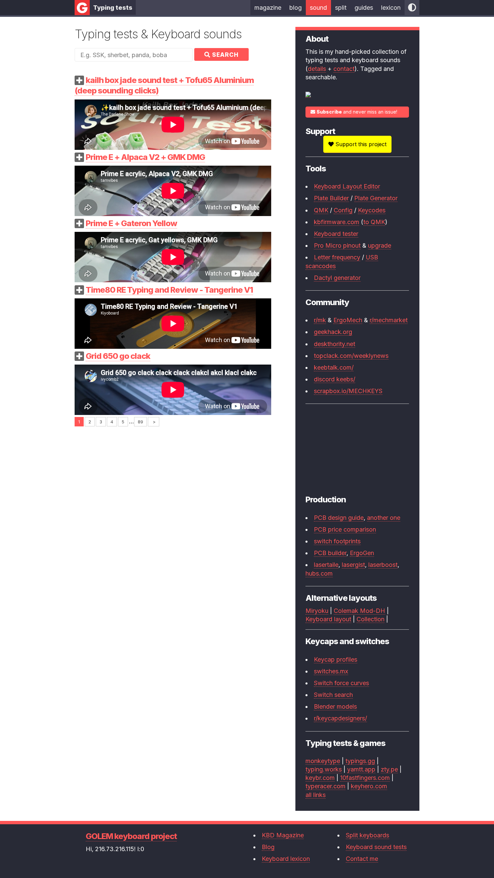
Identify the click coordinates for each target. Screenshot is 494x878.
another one (383, 517)
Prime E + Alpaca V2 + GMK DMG (145, 157)
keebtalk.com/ (334, 367)
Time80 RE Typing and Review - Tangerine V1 (169, 290)
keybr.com (320, 777)
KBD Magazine (283, 835)
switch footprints (337, 541)
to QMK (374, 221)
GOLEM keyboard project (131, 836)
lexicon (391, 7)
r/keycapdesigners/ (340, 718)
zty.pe (389, 769)
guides (364, 7)
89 (140, 421)
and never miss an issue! (357, 112)
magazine (267, 7)
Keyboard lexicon (286, 858)
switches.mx (331, 671)
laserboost (383, 564)
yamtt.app (361, 769)
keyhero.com (369, 786)
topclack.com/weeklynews (351, 355)
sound (318, 7)
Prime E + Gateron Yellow (131, 223)
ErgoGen (362, 552)
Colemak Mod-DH (359, 610)
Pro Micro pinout (337, 245)
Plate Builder (331, 198)
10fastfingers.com (365, 777)
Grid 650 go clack (118, 356)
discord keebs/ (334, 379)
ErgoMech (347, 320)
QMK (321, 210)
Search (224, 54)
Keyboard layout (328, 619)
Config (343, 210)
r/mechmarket (389, 320)
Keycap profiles (335, 659)
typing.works (323, 769)
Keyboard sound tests (376, 846)
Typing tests (112, 7)
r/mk (320, 320)
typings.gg (360, 760)
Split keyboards (367, 835)
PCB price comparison (345, 529)
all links (315, 794)
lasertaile (326, 564)
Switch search (333, 694)
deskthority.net (334, 343)
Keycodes (371, 210)
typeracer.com (325, 786)
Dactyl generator (337, 277)
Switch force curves (341, 682)
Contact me (362, 858)
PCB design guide (339, 517)
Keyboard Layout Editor (347, 186)
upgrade (379, 245)
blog (295, 7)
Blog (268, 846)
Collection (370, 619)
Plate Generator (376, 198)
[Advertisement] (173, 472)
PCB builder (330, 552)
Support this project (360, 144)
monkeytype (322, 760)
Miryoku (316, 610)
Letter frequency (337, 257)
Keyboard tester (336, 233)
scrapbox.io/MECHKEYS (348, 390)
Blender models (335, 706)
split (340, 7)
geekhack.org (333, 331)
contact (344, 68)
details (317, 68)
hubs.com (319, 573)
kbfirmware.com (336, 221)
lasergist (353, 564)
